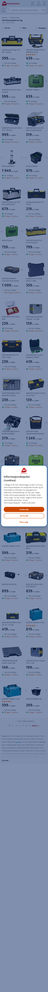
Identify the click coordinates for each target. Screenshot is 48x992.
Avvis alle (24, 516)
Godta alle (24, 509)
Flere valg (24, 522)
